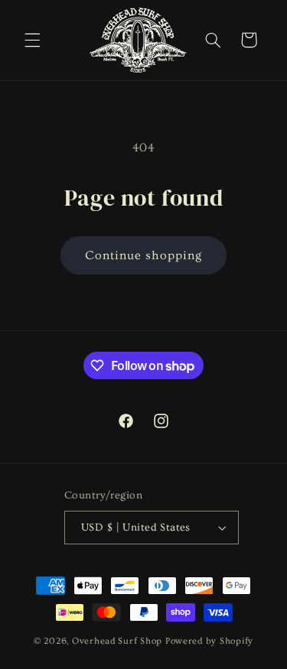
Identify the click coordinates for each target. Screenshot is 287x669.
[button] (32, 39)
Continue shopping (144, 255)
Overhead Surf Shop (117, 641)
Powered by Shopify (209, 641)
